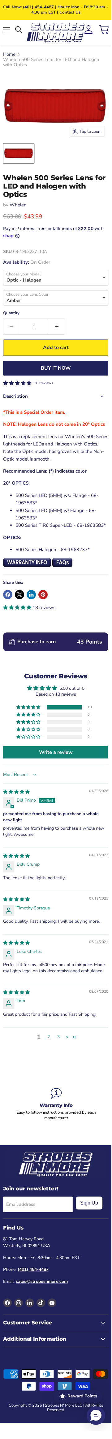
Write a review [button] (56, 752)
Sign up (89, 1202)
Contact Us (69, 12)
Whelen (18, 205)
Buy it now (56, 368)
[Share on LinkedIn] (31, 594)
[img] (16, 792)
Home (9, 54)
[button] (17, 607)
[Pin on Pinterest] (43, 594)
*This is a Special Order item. (34, 412)
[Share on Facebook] (7, 594)
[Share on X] (19, 594)
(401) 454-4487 (38, 7)
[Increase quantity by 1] (57, 327)
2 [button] (48, 1037)
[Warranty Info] (56, 1104)
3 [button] (58, 1037)
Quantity (11, 313)
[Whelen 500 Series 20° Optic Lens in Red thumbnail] (18, 153)
